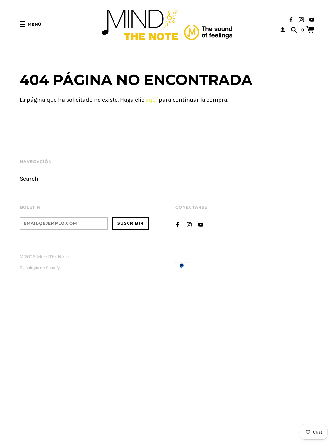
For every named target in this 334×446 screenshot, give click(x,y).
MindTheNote (53, 257)
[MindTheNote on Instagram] (301, 19)
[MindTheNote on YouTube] (311, 19)
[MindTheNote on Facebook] (291, 19)
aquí (151, 99)
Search (29, 178)
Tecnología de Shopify (40, 267)
